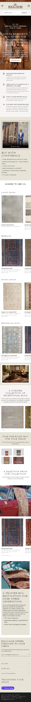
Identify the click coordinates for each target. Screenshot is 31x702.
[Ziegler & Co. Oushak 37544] (12, 296)
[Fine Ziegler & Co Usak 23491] (12, 340)
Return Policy (6, 698)
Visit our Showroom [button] (8, 673)
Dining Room (8, 280)
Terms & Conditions (18, 696)
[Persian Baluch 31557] (12, 252)
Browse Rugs (15, 60)
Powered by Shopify (8, 699)
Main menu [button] (5, 663)
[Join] (28, 654)
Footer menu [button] (5, 668)
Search (24, 13)
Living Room (8, 193)
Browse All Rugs (10, 323)
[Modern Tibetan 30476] (12, 209)
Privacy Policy (6, 696)
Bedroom (6, 236)
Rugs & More (7, 695)
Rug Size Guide (17, 698)
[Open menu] (3, 6)
